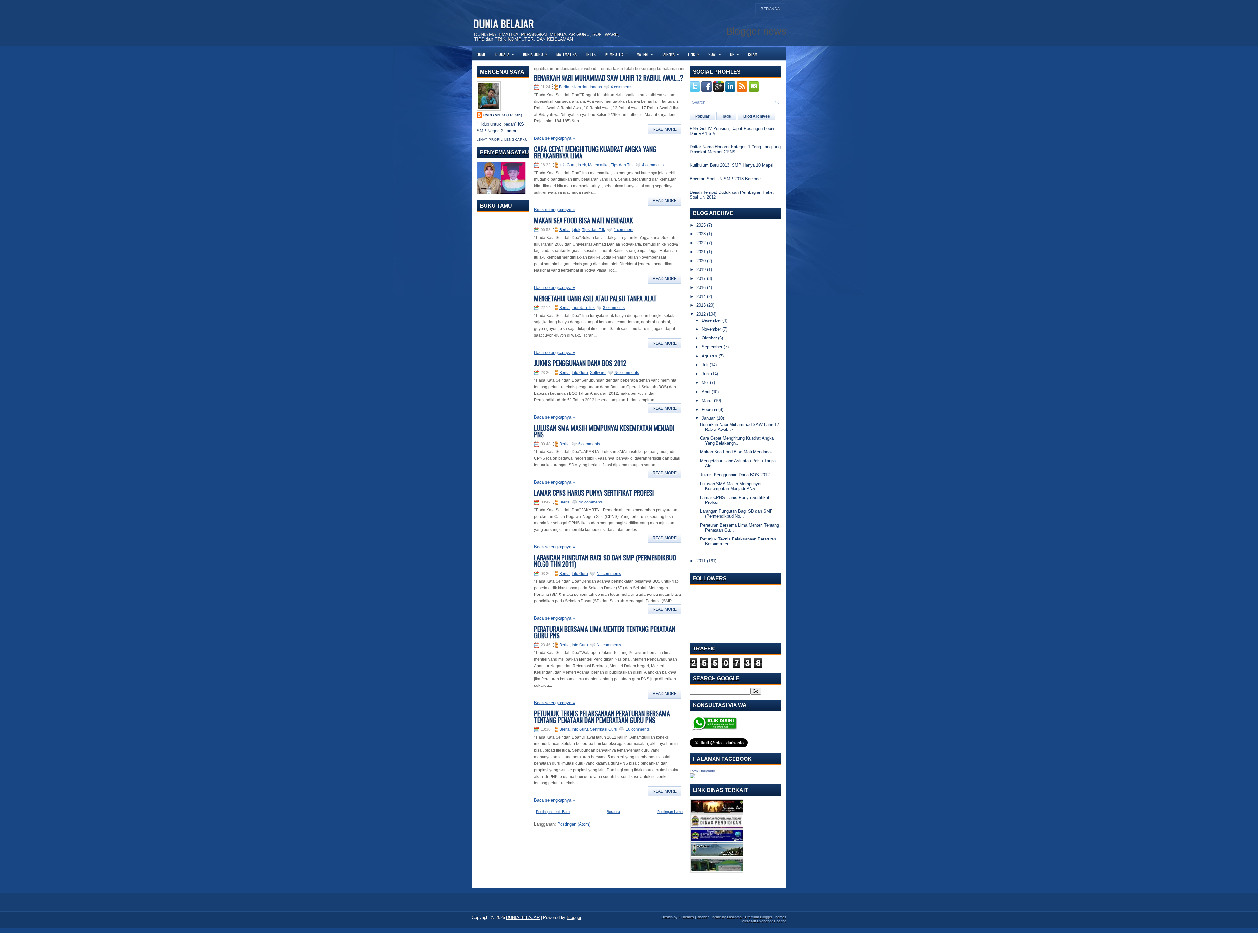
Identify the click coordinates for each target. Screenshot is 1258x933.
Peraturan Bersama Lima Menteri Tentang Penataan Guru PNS (604, 632)
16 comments (638, 729)
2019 (701, 269)
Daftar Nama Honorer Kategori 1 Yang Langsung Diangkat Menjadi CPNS (735, 149)
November (711, 329)
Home (481, 54)
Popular (702, 116)
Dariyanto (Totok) (502, 115)
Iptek (582, 165)
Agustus (709, 356)
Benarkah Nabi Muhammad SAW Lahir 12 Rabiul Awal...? (608, 77)
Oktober (709, 338)
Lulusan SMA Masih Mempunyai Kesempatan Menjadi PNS (604, 431)
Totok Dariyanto (702, 771)
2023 (701, 233)
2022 (701, 242)
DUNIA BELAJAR (503, 23)
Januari (708, 418)
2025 (701, 225)
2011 (701, 560)
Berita (564, 87)
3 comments (614, 307)
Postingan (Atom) (573, 824)
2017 (701, 278)
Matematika (566, 54)
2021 (701, 251)
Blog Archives (756, 116)
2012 (701, 314)
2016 (701, 287)
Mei (705, 382)
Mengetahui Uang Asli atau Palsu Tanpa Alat (595, 298)
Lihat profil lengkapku (502, 139)
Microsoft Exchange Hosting (763, 921)
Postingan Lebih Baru (553, 812)
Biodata (504, 54)
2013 (701, 305)
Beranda (770, 9)
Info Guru (567, 165)
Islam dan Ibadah (586, 87)
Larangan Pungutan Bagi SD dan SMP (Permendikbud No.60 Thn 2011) (605, 560)
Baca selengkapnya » (554, 138)
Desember (711, 320)
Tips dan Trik (622, 165)
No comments (626, 372)
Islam (752, 54)
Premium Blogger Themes (765, 917)
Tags (726, 116)
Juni (706, 373)
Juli (705, 364)
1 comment (623, 230)
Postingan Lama (670, 812)
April (706, 391)
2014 (701, 296)
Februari (709, 409)
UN (734, 54)
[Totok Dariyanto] (692, 777)
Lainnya (670, 54)
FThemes (686, 917)
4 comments (621, 87)
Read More (665, 129)
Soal (714, 54)
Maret (707, 400)
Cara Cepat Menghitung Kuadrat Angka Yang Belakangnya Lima (595, 152)
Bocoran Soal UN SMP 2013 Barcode (725, 178)
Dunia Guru (535, 54)
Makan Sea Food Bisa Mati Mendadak (583, 220)
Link (693, 54)
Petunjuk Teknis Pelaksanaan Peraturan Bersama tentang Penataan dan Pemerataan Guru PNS (602, 716)
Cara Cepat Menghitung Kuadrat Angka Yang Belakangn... (737, 441)
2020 (701, 260)
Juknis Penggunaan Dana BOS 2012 (580, 363)
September (712, 346)
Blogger (574, 917)
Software (598, 372)
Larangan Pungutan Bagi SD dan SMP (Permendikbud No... (736, 514)
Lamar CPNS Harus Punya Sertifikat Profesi (594, 492)
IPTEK (591, 54)
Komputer (616, 54)
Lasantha (734, 917)
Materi (645, 54)
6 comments (589, 444)
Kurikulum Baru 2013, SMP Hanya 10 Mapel (731, 165)
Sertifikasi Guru (603, 729)
